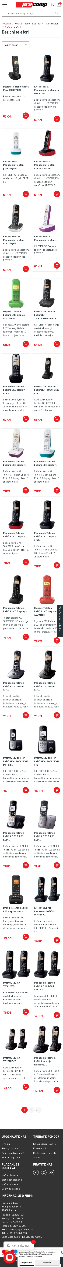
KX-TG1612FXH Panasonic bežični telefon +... (44, 911)
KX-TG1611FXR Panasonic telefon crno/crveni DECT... (44, 165)
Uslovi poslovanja (11, 1188)
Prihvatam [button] (47, 1263)
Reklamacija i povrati (44, 1152)
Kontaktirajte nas (11, 1157)
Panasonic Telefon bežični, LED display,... (15, 463)
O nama (6, 1143)
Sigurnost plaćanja (12, 1179)
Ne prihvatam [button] (27, 1263)
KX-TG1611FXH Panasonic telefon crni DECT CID (46, 90)
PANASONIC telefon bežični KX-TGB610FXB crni (46, 390)
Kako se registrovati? (44, 1143)
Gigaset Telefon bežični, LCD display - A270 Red (46, 611)
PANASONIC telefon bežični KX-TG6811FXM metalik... (15, 761)
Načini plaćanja (10, 1175)
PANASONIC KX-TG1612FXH (12, 984)
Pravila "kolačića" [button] (35, 1256)
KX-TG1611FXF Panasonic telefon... (45, 238)
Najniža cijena (16, 45)
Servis (36, 1157)
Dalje (36, 1109)
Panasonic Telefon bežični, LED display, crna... (45, 536)
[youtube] (51, 1172)
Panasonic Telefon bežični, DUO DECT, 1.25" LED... (44, 986)
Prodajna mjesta (10, 1148)
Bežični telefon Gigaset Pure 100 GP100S (16, 88)
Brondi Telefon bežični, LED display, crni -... (15, 909)
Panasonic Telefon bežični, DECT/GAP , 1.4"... (45, 686)
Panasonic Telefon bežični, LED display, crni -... (14, 390)
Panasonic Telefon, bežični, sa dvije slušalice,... (45, 1061)
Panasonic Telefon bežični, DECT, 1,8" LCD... (13, 836)
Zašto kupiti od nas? (13, 1152)
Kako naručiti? (40, 1148)
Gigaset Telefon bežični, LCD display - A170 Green (15, 315)
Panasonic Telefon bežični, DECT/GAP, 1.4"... (13, 686)
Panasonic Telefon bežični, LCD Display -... (16, 609)
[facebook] (36, 1172)
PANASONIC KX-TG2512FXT (12, 1059)
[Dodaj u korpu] (26, 116)
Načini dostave (10, 1184)
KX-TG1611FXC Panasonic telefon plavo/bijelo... (13, 165)
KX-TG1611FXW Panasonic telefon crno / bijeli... (13, 240)
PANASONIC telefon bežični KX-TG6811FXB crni (46, 761)
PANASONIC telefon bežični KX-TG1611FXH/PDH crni (45, 315)
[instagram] (44, 1172)
